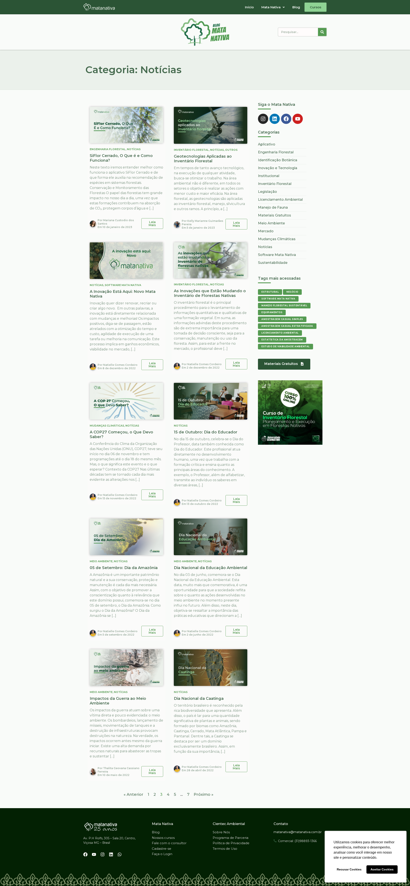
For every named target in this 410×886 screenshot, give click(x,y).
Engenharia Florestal (108, 149)
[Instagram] (263, 119)
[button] (273, 7)
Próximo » (203, 794)
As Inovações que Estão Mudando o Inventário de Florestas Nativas (210, 293)
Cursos (315, 7)
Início (249, 7)
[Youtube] (298, 119)
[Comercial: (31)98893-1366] (275, 840)
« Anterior (133, 794)
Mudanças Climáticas (107, 425)
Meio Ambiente (101, 561)
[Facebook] (286, 119)
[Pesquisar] (322, 32)
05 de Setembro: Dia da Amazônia (124, 567)
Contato (281, 824)
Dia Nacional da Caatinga (199, 698)
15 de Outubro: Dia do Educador (205, 432)
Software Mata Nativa (123, 285)
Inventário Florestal (191, 149)
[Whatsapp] (119, 854)
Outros (231, 149)
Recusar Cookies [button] (349, 869)
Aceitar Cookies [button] (382, 869)
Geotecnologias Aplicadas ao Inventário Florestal (203, 158)
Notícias (134, 149)
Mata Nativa (271, 7)
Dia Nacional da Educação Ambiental (210, 567)
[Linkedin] (274, 119)
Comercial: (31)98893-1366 (297, 841)
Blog (296, 7)
